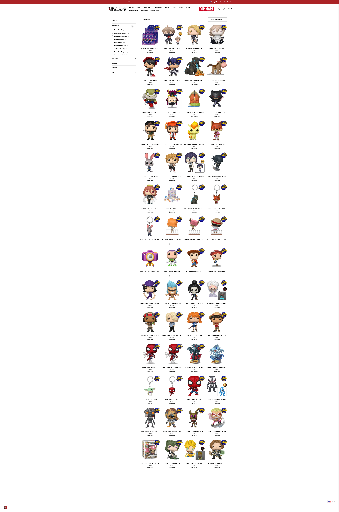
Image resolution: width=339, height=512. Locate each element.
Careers (119, 2)
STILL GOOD (144, 10)
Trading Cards (157, 7)
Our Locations (110, 2)
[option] (169, 2)
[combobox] (332, 501)
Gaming (188, 7)
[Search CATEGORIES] (132, 26)
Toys (174, 7)
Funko (139, 7)
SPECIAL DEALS (155, 10)
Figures (131, 7)
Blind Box (147, 7)
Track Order (128, 2)
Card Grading (133, 10)
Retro (181, 7)
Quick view (150, 43)
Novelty (167, 7)
